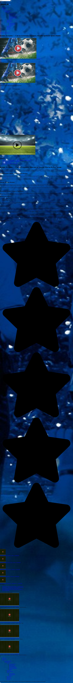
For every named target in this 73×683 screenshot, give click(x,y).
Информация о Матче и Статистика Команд (10, 161)
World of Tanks (7, 11)
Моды (8, 21)
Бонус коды (9, 28)
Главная (3, 7)
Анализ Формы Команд (6, 162)
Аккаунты (9, 19)
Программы (9, 26)
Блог (3, 9)
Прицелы (8, 27)
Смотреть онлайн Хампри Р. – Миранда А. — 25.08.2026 (11, 583)
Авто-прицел (11, 673)
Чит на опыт (11, 14)
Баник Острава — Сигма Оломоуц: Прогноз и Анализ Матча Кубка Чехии (16, 160)
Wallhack (10, 18)
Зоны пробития (10, 20)
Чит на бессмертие (12, 16)
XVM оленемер (12, 24)
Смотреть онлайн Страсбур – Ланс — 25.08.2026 (9, 555)
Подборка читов (12, 13)
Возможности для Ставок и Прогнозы (9, 163)
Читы (8, 12)
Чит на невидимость (13, 17)
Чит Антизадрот (12, 15)
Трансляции (4, 8)
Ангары (8, 29)
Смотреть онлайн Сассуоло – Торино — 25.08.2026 (10, 569)
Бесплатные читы (8, 10)
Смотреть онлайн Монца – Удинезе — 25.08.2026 (9, 576)
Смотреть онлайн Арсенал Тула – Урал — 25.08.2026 (10, 562)
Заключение (4, 164)
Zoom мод (11, 25)
